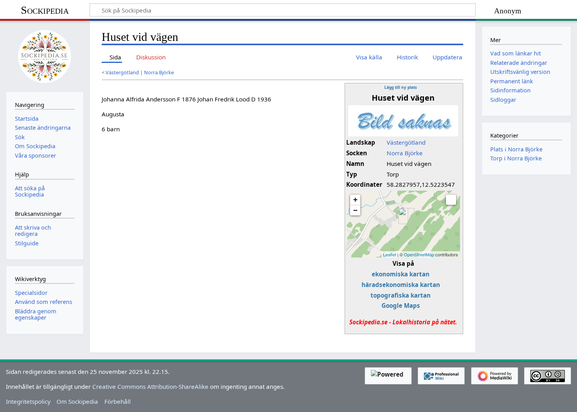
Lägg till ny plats (400, 87)
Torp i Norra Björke (516, 158)
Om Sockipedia (77, 401)
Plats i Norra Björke (516, 149)
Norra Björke (159, 72)
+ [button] (355, 199)
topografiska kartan (401, 295)
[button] (451, 200)
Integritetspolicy (28, 401)
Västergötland (122, 72)
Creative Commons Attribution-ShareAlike (150, 386)
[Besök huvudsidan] (45, 55)
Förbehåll (117, 401)
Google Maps (401, 305)
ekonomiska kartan (400, 274)
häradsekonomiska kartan (401, 285)
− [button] (355, 210)
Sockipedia (45, 10)
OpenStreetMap (419, 254)
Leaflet (389, 254)
